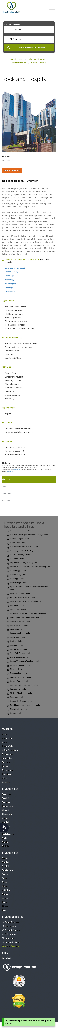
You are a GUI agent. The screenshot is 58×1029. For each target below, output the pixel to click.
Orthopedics (10, 291)
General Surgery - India (19, 681)
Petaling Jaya (7, 870)
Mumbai (5, 862)
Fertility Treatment (12, 934)
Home (4, 734)
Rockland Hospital (38, 62)
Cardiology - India (17, 605)
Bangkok (5, 798)
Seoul (4, 878)
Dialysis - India (16, 669)
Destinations (7, 754)
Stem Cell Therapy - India (20, 653)
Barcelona (6, 802)
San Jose (5, 874)
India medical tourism (36, 59)
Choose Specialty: (12, 24)
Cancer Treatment (12, 922)
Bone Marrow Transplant (15, 268)
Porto (4, 902)
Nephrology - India (17, 637)
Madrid (5, 838)
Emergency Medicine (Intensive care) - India (28, 613)
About (4, 778)
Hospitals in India (19, 62)
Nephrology (9, 280)
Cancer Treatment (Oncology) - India (25, 661)
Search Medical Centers (32, 47)
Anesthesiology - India (19, 657)
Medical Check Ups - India (21, 693)
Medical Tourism (16, 59)
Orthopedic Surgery (13, 942)
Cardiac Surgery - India (19, 539)
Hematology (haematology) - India (24, 685)
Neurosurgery (10, 284)
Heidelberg (6, 890)
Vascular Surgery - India (20, 593)
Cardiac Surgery (11, 272)
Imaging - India (16, 629)
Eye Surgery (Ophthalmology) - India (25, 551)
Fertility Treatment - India (20, 677)
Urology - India (16, 713)
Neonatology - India (18, 571)
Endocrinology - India (18, 673)
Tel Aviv (5, 882)
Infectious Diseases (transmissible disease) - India (30, 567)
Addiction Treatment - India (21, 531)
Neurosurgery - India (18, 575)
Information (7, 758)
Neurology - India (17, 697)
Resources (6, 762)
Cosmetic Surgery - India (20, 665)
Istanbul (5, 822)
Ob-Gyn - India (16, 641)
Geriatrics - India (17, 559)
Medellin (5, 846)
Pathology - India (17, 579)
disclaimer (16, 469)
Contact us (6, 782)
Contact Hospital (12, 170)
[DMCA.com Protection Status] (18, 1000)
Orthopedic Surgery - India (21, 701)
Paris (4, 910)
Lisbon (5, 906)
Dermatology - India (18, 609)
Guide (4, 742)
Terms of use (7, 770)
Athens (5, 898)
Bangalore (6, 794)
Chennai (5, 810)
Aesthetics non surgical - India (22, 597)
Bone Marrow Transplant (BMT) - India (25, 601)
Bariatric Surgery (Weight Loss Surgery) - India (29, 535)
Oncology (9, 287)
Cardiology (9, 276)
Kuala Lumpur (8, 834)
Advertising (7, 738)
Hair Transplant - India (19, 625)
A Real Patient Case (10, 750)
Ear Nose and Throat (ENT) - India (24, 547)
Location (6, 500)
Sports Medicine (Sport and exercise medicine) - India (29, 588)
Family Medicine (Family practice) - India (26, 617)
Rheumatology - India (18, 709)
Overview (6, 479)
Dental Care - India (17, 543)
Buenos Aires (7, 806)
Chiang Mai (7, 814)
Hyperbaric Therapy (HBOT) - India (24, 563)
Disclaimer (6, 774)
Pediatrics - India (17, 645)
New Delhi (6, 866)
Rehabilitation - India (18, 649)
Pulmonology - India (18, 583)
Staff (4, 486)
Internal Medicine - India (20, 633)
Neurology (9, 938)
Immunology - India (18, 689)
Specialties (7, 493)
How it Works (7, 746)
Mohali (5, 894)
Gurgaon (6, 818)
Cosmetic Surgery (12, 930)
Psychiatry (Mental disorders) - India (25, 705)
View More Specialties (11, 946)
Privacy (5, 766)
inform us (10, 472)
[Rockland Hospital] (29, 119)
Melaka (5, 858)
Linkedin (8, 958)
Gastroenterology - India (20, 555)
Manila (5, 842)
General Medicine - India (20, 621)
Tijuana (5, 886)
